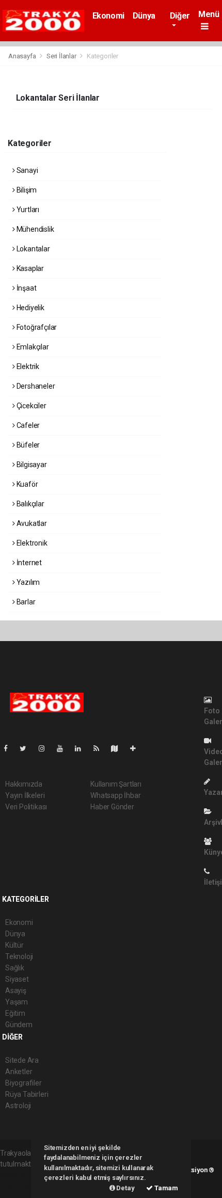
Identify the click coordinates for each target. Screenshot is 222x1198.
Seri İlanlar (61, 56)
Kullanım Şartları (115, 784)
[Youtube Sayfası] (64, 748)
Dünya (144, 16)
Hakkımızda (23, 784)
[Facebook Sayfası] (10, 748)
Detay (125, 1188)
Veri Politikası (26, 807)
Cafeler (27, 425)
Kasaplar (29, 268)
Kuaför (26, 484)
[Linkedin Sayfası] (82, 748)
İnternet (28, 562)
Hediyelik (29, 308)
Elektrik (27, 366)
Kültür (14, 945)
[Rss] (100, 748)
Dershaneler (35, 386)
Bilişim (26, 190)
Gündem (19, 1024)
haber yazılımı (22, 1175)
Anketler (18, 1071)
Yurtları (27, 209)
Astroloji (18, 1105)
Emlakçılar (32, 347)
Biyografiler (23, 1083)
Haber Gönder (112, 807)
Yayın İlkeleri (24, 795)
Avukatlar (31, 523)
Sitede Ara (22, 1060)
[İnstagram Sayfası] (46, 748)
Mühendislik (34, 229)
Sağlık (14, 968)
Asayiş (15, 990)
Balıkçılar (29, 504)
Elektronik (31, 543)
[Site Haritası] (118, 748)
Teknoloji (19, 956)
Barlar (25, 602)
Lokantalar (32, 249)
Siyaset (17, 979)
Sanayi (26, 170)
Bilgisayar (31, 464)
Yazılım (27, 582)
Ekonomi (108, 16)
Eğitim (15, 1013)
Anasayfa (22, 56)
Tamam (165, 1188)
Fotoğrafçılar (36, 327)
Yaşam (16, 1002)
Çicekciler (30, 406)
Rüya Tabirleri (26, 1094)
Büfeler (27, 445)
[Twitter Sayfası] (27, 748)
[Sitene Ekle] (137, 748)
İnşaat (25, 288)
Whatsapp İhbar (115, 795)
